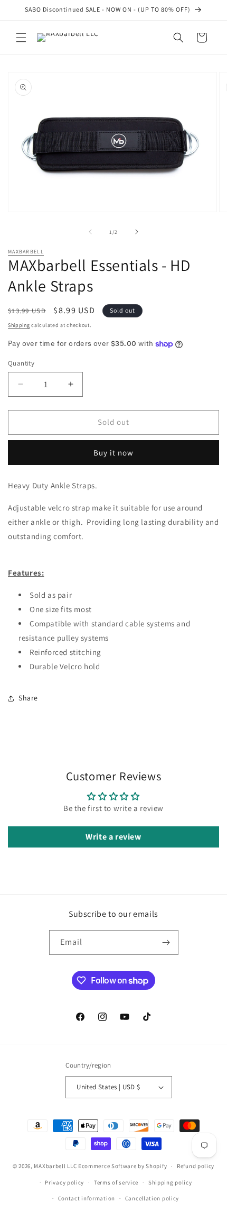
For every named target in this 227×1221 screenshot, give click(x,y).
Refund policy (195, 1166)
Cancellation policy (152, 1198)
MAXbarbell (26, 251)
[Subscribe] (166, 942)
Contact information (86, 1198)
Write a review (113, 836)
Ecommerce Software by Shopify (122, 1166)
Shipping (19, 325)
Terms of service (116, 1182)
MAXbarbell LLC (55, 1166)
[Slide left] (90, 231)
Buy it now (113, 453)
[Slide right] (136, 231)
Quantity (21, 363)
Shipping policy (170, 1182)
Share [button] (28, 698)
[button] (21, 37)
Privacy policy (64, 1182)
